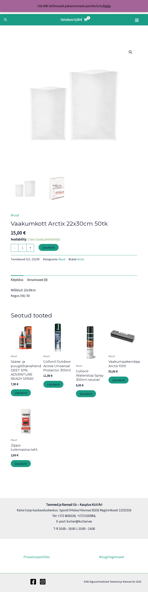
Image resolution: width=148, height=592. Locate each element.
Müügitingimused (111, 557)
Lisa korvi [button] (21, 393)
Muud (15, 215)
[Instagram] (43, 582)
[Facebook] (33, 582)
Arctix (80, 259)
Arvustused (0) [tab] (37, 280)
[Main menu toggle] (136, 20)
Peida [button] (107, 6)
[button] (5, 19)
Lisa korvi (48, 247)
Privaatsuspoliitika (37, 557)
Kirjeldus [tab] (17, 280)
